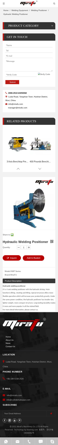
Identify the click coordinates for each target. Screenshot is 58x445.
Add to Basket (33, 258)
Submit (13, 82)
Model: (8, 271)
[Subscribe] (51, 413)
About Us (9, 340)
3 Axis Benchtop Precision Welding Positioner (17, 161)
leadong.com (32, 430)
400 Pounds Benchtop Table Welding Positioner (40, 161)
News (8, 343)
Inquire (13, 258)
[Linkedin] (9, 420)
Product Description (13, 281)
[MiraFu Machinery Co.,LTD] (24, 325)
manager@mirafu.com (17, 108)
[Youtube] (14, 420)
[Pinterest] (19, 420)
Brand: (7, 275)
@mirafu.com (16, 395)
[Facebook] (4, 420)
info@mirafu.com (15, 104)
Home (8, 337)
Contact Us (10, 346)
